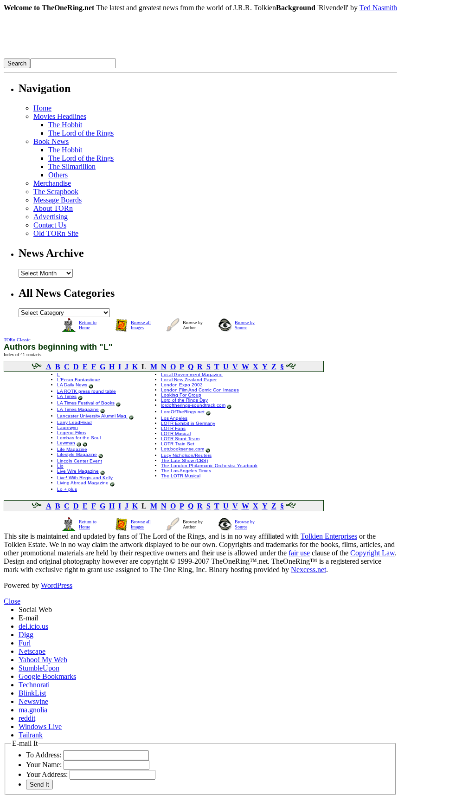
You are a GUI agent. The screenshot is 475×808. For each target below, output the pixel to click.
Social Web (35, 609)
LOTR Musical (176, 433)
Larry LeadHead (74, 422)
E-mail (28, 618)
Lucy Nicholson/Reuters (186, 455)
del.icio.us (33, 626)
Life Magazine (72, 449)
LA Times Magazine (78, 409)
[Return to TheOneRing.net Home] (143, 56)
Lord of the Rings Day (184, 400)
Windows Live (40, 726)
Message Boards (57, 200)
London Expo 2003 (182, 384)
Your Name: (44, 765)
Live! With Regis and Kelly (85, 477)
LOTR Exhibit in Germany (188, 423)
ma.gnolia (33, 710)
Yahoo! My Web (43, 660)
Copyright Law (372, 553)
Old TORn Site (55, 233)
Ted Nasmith (378, 8)
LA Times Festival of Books (86, 402)
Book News (51, 141)
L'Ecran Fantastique (78, 379)
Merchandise (52, 183)
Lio (60, 466)
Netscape (32, 651)
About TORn (53, 208)
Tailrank (31, 735)
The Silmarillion (72, 166)
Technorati (34, 685)
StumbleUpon (39, 668)
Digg (26, 635)
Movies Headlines (59, 116)
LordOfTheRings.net (183, 411)
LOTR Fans (173, 428)
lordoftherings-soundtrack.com (193, 405)
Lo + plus (67, 489)
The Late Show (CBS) (184, 460)
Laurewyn (67, 427)
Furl (25, 643)
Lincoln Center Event (79, 460)
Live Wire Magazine (78, 471)
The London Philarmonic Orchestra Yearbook (209, 465)
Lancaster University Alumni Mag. (92, 415)
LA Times (67, 396)
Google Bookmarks (47, 676)
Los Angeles (174, 418)
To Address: (43, 755)
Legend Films (71, 432)
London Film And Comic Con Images (200, 389)
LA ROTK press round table (86, 391)
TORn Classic (17, 339)
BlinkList (32, 693)
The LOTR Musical (180, 475)
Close (12, 601)
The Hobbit (65, 125)
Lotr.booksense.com (182, 448)
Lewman (66, 442)
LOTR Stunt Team (180, 438)
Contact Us (49, 225)
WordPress (56, 585)
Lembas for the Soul (79, 437)
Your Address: (47, 774)
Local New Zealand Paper (189, 379)
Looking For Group (181, 394)
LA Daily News (72, 384)
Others (58, 175)
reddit (27, 718)
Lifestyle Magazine (77, 454)
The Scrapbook (55, 191)
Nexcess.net (308, 569)
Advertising (50, 217)
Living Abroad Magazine (83, 482)
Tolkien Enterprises (329, 536)
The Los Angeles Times (186, 470)
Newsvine (33, 701)
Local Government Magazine (192, 374)
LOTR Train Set (177, 443)
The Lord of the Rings (81, 133)
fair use (299, 553)
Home (42, 108)
